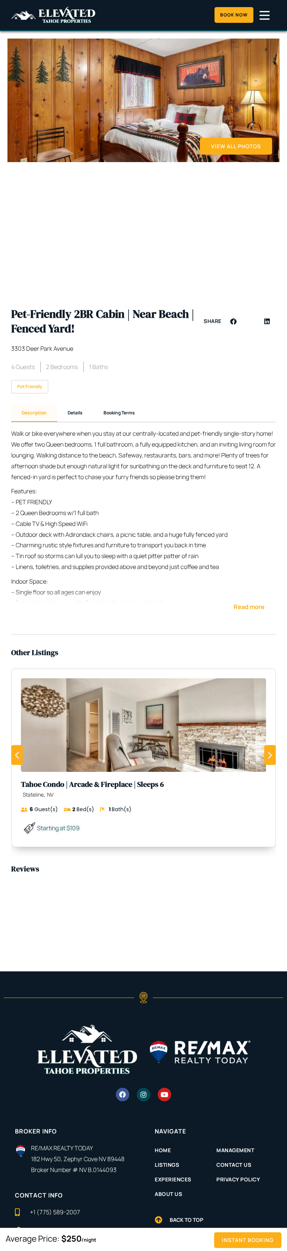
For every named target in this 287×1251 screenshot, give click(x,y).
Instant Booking (248, 1240)
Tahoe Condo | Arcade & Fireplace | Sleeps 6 (92, 784)
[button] (233, 321)
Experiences (173, 1179)
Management (235, 1150)
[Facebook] (122, 1094)
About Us (168, 1193)
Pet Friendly (29, 386)
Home (163, 1150)
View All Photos (236, 146)
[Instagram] (143, 1094)
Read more (249, 607)
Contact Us (233, 1164)
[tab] (34, 413)
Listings (167, 1164)
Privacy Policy (238, 1179)
